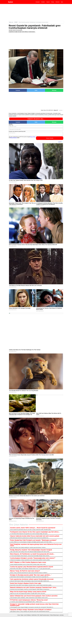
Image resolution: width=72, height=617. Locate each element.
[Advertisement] (36, 12)
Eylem (10, 2)
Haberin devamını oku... (36, 119)
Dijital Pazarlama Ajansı (44, 615)
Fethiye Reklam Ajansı (54, 615)
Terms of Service (13, 137)
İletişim (22, 615)
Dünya (52, 2)
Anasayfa (38, 2)
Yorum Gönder (49, 138)
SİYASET (16, 22)
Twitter (36, 90)
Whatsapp (54, 90)
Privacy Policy (33, 136)
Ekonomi (57, 2)
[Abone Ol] (60, 110)
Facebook (18, 90)
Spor (62, 2)
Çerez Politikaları (27, 615)
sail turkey (62, 615)
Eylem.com (11, 22)
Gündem (43, 2)
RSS (38, 615)
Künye (18, 615)
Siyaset (48, 2)
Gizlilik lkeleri (34, 615)
